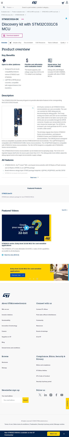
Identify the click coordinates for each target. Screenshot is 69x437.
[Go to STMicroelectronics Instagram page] (50, 395)
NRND (22, 19)
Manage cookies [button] (59, 424)
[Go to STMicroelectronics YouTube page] (61, 395)
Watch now (53, 433)
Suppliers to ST (6, 336)
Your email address (7, 396)
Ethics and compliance (43, 365)
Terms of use (9, 424)
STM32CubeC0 (7, 193)
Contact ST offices (42, 309)
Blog (3, 342)
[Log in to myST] (67, 2)
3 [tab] (37, 279)
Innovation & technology (9, 325)
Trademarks (33, 424)
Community (39, 320)
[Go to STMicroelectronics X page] (40, 395)
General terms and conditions (11, 347)
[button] (2, 3)
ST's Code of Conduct (43, 376)
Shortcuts (5, 362)
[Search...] (4, 7)
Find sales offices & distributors (46, 314)
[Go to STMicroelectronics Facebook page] (56, 395)
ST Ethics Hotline (41, 370)
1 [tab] (30, 279)
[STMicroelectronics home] (34, 2)
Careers (4, 331)
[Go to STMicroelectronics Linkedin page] (45, 395)
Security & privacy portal (43, 381)
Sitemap (4, 368)
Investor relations (7, 314)
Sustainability (6, 320)
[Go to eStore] (63, 3)
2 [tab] (33, 279)
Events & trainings (42, 331)
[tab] (4, 43)
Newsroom (39, 325)
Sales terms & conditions (21, 424)
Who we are (5, 309)
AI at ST (38, 336)
